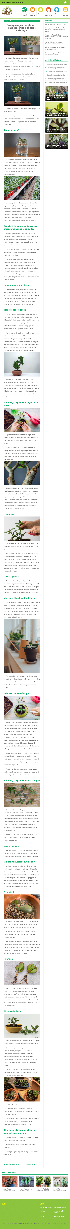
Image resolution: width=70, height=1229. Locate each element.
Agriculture (9, 21)
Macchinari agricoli (60, 1207)
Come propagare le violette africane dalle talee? (57, 71)
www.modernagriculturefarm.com (28, 1223)
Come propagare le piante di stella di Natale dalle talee (57, 79)
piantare (42, 1211)
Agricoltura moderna (24, 21)
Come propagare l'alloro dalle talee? (57, 75)
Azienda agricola (59, 1216)
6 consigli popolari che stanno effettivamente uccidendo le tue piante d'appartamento (31, 1164)
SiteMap (63, 1223)
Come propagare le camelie (56, 68)
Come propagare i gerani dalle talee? (57, 82)
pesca (42, 1216)
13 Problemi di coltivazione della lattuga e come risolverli (13, 1164)
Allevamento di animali (59, 1212)
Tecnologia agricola (46, 1207)
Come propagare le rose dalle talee (57, 64)
